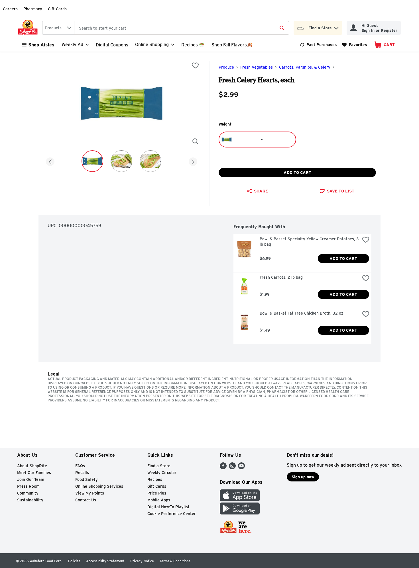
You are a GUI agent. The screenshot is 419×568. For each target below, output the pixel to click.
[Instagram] (232, 467)
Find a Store (158, 466)
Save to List (340, 191)
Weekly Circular (161, 472)
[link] (318, 45)
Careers (10, 9)
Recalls (82, 472)
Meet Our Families (34, 472)
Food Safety (86, 479)
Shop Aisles (41, 45)
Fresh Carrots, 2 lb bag (281, 277)
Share (261, 191)
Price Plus (156, 493)
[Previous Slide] (50, 160)
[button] (336, 26)
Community (27, 493)
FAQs (80, 466)
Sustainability (30, 500)
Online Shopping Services (99, 486)
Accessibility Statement (105, 561)
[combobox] (58, 28)
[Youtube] (241, 467)
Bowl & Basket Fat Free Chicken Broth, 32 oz (301, 313)
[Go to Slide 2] (121, 161)
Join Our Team (30, 479)
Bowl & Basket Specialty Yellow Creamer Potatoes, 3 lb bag (310, 242)
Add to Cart (297, 172)
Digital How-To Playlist (168, 507)
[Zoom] (195, 141)
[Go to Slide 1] (92, 161)
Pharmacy (32, 9)
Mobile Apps (158, 500)
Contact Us (85, 500)
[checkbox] (195, 65)
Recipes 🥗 (193, 45)
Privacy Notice (142, 561)
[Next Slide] (193, 160)
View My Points (89, 493)
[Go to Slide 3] (150, 161)
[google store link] (240, 513)
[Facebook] (223, 467)
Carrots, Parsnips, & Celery (304, 67)
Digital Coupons (112, 45)
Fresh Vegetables (256, 67)
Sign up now (303, 477)
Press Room (28, 486)
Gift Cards (57, 9)
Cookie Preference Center (171, 513)
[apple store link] (240, 500)
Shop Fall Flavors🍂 (232, 45)
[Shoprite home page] (29, 28)
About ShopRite (32, 466)
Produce (226, 67)
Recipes (154, 479)
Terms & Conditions (175, 561)
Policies (74, 561)
